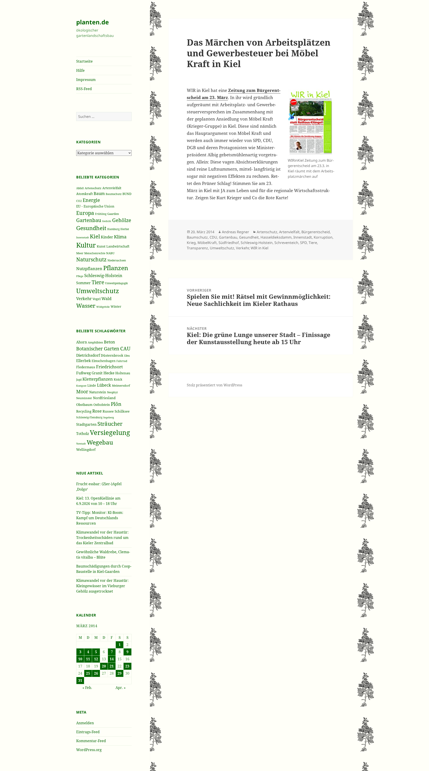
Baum (99, 193)
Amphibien (95, 342)
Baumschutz (114, 194)
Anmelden (85, 722)
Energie (91, 200)
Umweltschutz (97, 290)
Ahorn (81, 342)
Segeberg (108, 417)
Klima (120, 237)
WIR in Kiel (259, 248)
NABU (110, 253)
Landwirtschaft (117, 246)
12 (96, 659)
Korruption (323, 237)
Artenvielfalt (111, 188)
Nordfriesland (104, 398)
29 (120, 673)
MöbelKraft (207, 242)
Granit (97, 372)
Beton (109, 342)
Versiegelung (110, 432)
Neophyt (112, 392)
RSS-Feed (84, 88)
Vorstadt (81, 443)
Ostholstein (101, 405)
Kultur (86, 245)
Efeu (127, 356)
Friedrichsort (109, 367)
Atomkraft (84, 193)
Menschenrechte (94, 253)
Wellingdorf (86, 449)
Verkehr (84, 298)
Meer (79, 253)
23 (127, 666)
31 (80, 680)
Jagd (79, 379)
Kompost (81, 385)
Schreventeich (286, 242)
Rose (97, 411)
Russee (108, 411)
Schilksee (122, 411)
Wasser (85, 305)
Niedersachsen (116, 260)
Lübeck (104, 385)
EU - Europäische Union (95, 206)
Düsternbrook (112, 355)
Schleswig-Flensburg (89, 417)
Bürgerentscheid (315, 231)
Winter (116, 306)
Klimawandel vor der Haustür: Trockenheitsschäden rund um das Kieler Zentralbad (102, 537)
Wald (106, 298)
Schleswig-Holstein (103, 275)
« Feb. (87, 687)
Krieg (191, 242)
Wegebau (100, 442)
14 (112, 659)
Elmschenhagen (104, 361)
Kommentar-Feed (91, 740)
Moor (82, 391)
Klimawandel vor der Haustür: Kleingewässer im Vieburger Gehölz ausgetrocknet (102, 586)
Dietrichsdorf (88, 355)
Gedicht (106, 221)
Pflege (79, 276)
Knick (118, 379)
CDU (213, 237)
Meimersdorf (121, 386)
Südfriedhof (229, 242)
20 (104, 666)
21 (112, 666)
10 (80, 659)
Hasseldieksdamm (276, 237)
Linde (91, 385)
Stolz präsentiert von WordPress (214, 385)
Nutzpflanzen (89, 268)
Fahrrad (121, 361)
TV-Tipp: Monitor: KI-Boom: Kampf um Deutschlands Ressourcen (99, 518)
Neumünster (84, 398)
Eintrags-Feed (88, 731)
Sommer (83, 282)
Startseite (84, 61)
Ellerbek (83, 360)
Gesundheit (91, 228)
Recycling (83, 411)
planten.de (92, 22)
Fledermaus (85, 367)
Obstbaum (84, 404)
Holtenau (122, 373)
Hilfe (80, 70)
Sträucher (109, 423)
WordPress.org (89, 749)
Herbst (124, 229)
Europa (85, 212)
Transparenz (197, 248)
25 (88, 673)
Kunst (101, 246)
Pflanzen (115, 268)
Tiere (98, 282)
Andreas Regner (235, 231)
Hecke (108, 372)
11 (88, 659)
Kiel (95, 236)
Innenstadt (82, 237)
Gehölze (121, 220)
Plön (116, 404)
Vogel (97, 299)
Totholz (82, 433)
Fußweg (83, 372)
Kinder (107, 236)
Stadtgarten (86, 424)
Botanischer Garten (97, 348)
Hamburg (113, 229)
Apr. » (121, 687)
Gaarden (113, 214)
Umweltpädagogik (116, 283)
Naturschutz (91, 259)
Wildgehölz (103, 306)
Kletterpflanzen (97, 379)
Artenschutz (93, 188)
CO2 (79, 201)
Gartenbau (88, 220)
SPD (303, 242)
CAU (125, 348)
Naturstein (97, 392)
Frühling (100, 214)
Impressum (86, 79)
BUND (126, 194)
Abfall (80, 188)
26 (96, 673)
